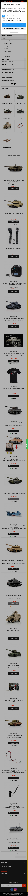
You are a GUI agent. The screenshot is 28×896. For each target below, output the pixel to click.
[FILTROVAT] (27, 448)
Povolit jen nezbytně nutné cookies (14, 28)
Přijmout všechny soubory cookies (14, 25)
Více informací (14, 32)
